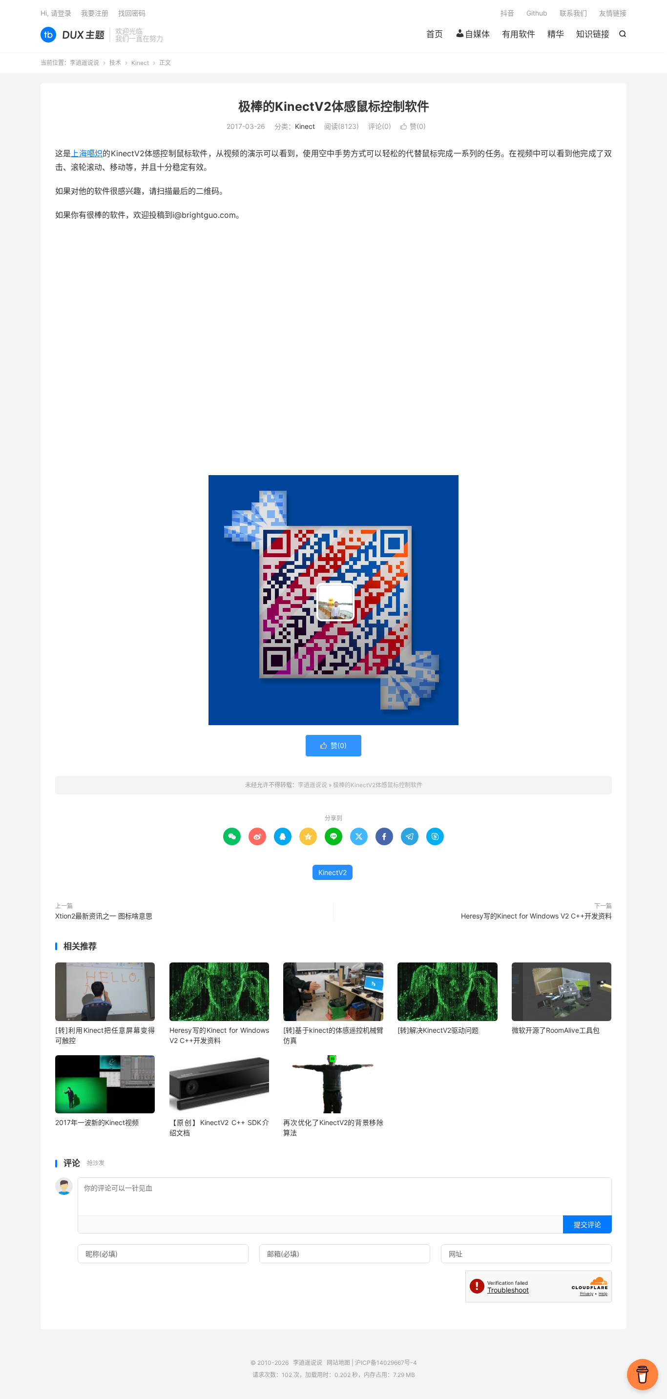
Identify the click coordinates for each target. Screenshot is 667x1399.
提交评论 (587, 1224)
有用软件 (518, 34)
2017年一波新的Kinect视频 (97, 1122)
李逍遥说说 (72, 34)
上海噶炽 (87, 153)
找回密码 (132, 13)
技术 (115, 62)
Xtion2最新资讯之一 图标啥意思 (103, 916)
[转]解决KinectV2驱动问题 (438, 1030)
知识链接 (592, 34)
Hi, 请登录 (56, 13)
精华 (555, 34)
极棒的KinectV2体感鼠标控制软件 (333, 106)
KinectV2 (332, 872)
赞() (413, 126)
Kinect (140, 62)
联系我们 (573, 13)
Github (536, 13)
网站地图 (338, 1362)
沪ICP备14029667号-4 (386, 1362)
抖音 (507, 13)
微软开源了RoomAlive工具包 (556, 1030)
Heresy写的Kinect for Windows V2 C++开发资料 (536, 916)
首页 (434, 34)
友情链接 (612, 13)
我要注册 (94, 13)
